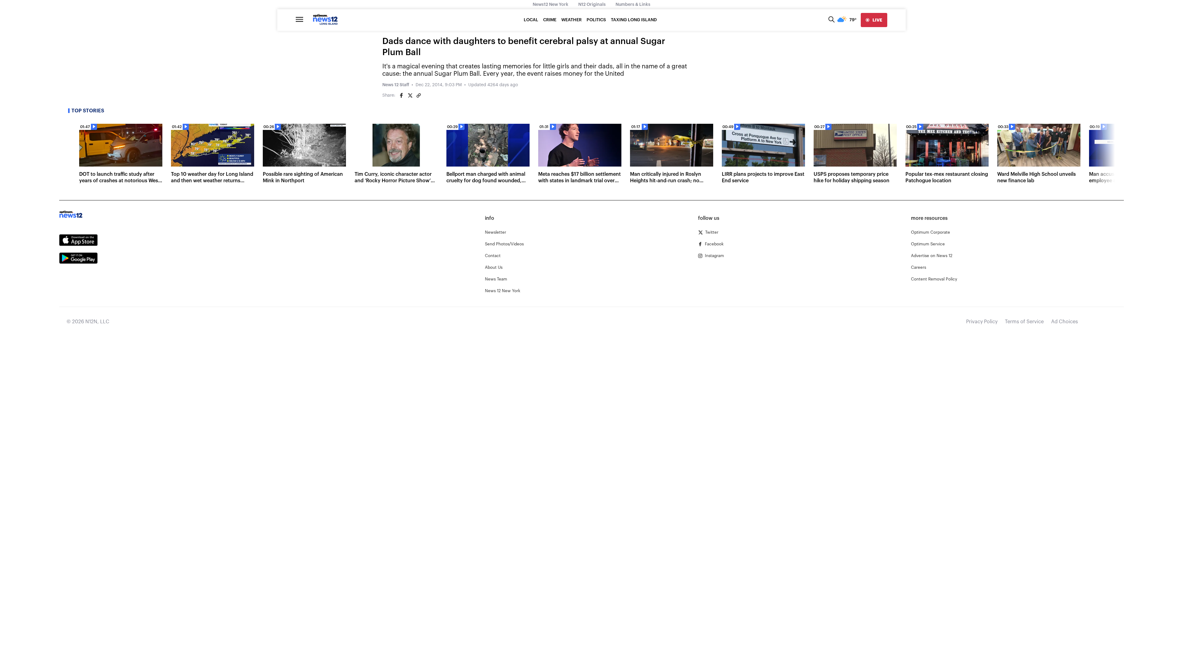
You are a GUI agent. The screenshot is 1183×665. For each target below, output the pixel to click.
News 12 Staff (395, 85)
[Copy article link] (418, 95)
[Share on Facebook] (401, 95)
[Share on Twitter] (410, 95)
